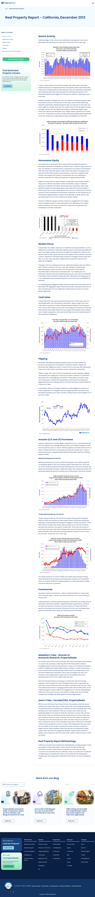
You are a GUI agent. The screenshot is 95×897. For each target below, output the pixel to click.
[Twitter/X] (8, 892)
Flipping (4, 48)
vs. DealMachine (57, 848)
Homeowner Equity (7, 39)
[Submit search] (92, 784)
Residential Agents (29, 848)
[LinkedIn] (11, 892)
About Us (83, 848)
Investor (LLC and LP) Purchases (11, 51)
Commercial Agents (29, 851)
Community (70, 851)
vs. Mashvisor (56, 855)
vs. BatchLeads (56, 844)
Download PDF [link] (8, 848)
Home (82, 844)
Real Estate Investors (29, 844)
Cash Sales (5, 45)
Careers (83, 855)
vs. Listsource (56, 851)
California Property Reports (16, 8)
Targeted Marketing (43, 851)
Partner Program (85, 851)
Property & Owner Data (44, 848)
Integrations (41, 865)
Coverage (69, 865)
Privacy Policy (84, 862)
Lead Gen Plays (71, 844)
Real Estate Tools (42, 858)
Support (69, 848)
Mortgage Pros (28, 855)
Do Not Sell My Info (76, 886)
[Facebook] (5, 892)
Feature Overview (43, 844)
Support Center (36, 886)
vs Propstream (56, 858)
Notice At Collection (65, 886)
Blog (6, 8)
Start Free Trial (8, 866)
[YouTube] (13, 892)
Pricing (68, 862)
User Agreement (85, 858)
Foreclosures (41, 855)
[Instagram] (16, 892)
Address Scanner (42, 862)
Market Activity (6, 36)
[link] (8, 3)
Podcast (69, 858)
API (39, 869)
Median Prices (6, 42)
